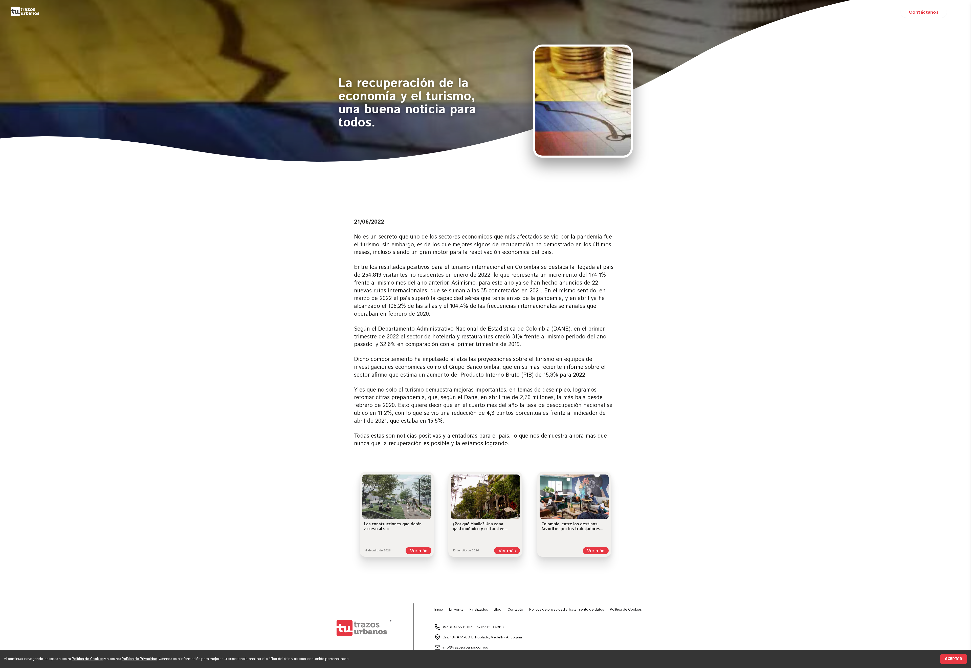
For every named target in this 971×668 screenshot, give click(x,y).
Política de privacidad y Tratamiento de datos (566, 609)
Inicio (438, 609)
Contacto (515, 609)
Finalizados (479, 609)
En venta (456, 609)
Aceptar (953, 659)
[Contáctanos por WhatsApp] (24, 12)
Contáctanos (924, 12)
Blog (497, 609)
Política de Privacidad (139, 658)
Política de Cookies (87, 658)
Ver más (418, 550)
